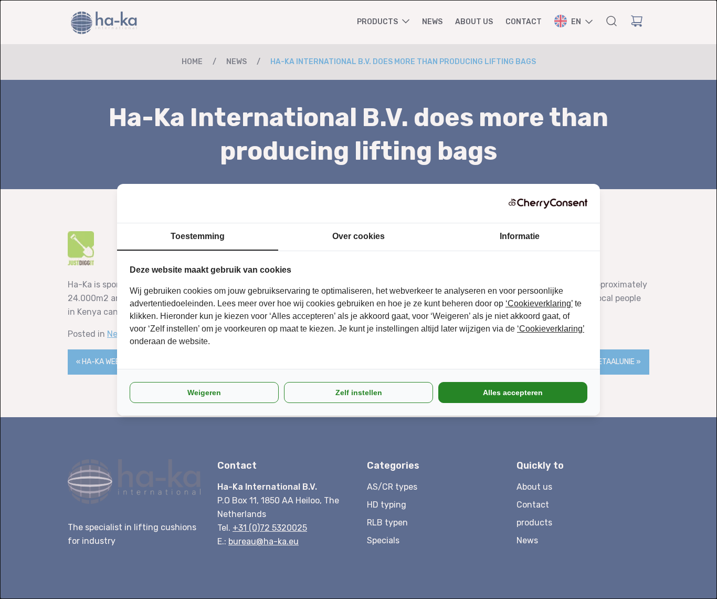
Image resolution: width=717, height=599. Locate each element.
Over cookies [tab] (358, 236)
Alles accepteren (513, 392)
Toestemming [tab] (198, 236)
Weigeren (204, 392)
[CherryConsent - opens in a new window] (548, 203)
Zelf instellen (358, 392)
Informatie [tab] (520, 236)
